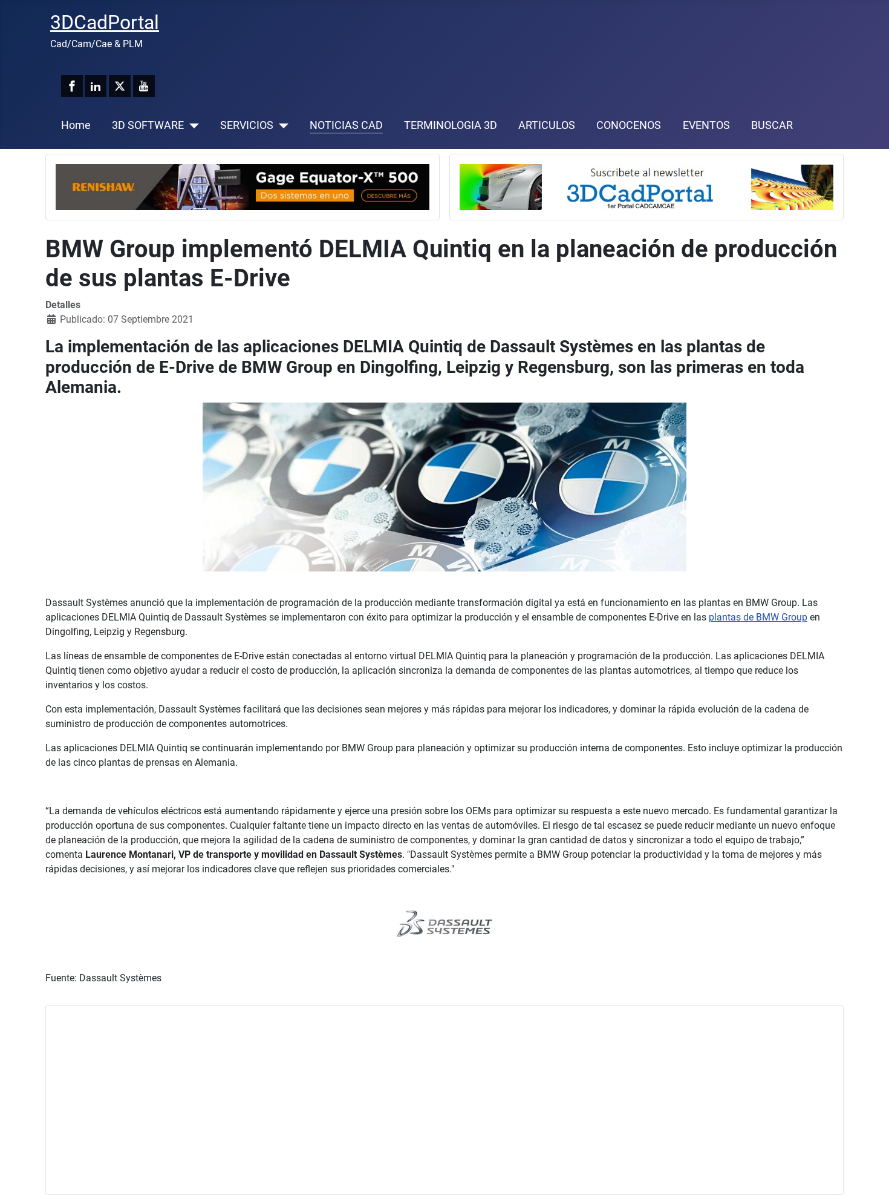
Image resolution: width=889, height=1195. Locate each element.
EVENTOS (706, 125)
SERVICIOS (246, 125)
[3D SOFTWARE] (191, 125)
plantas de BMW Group (758, 617)
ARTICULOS (546, 125)
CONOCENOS (628, 125)
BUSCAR (772, 125)
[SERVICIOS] (280, 125)
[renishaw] (242, 186)
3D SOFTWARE (148, 125)
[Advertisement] (418, 1100)
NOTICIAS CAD (346, 125)
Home (76, 125)
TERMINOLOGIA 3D (450, 125)
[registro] (646, 186)
